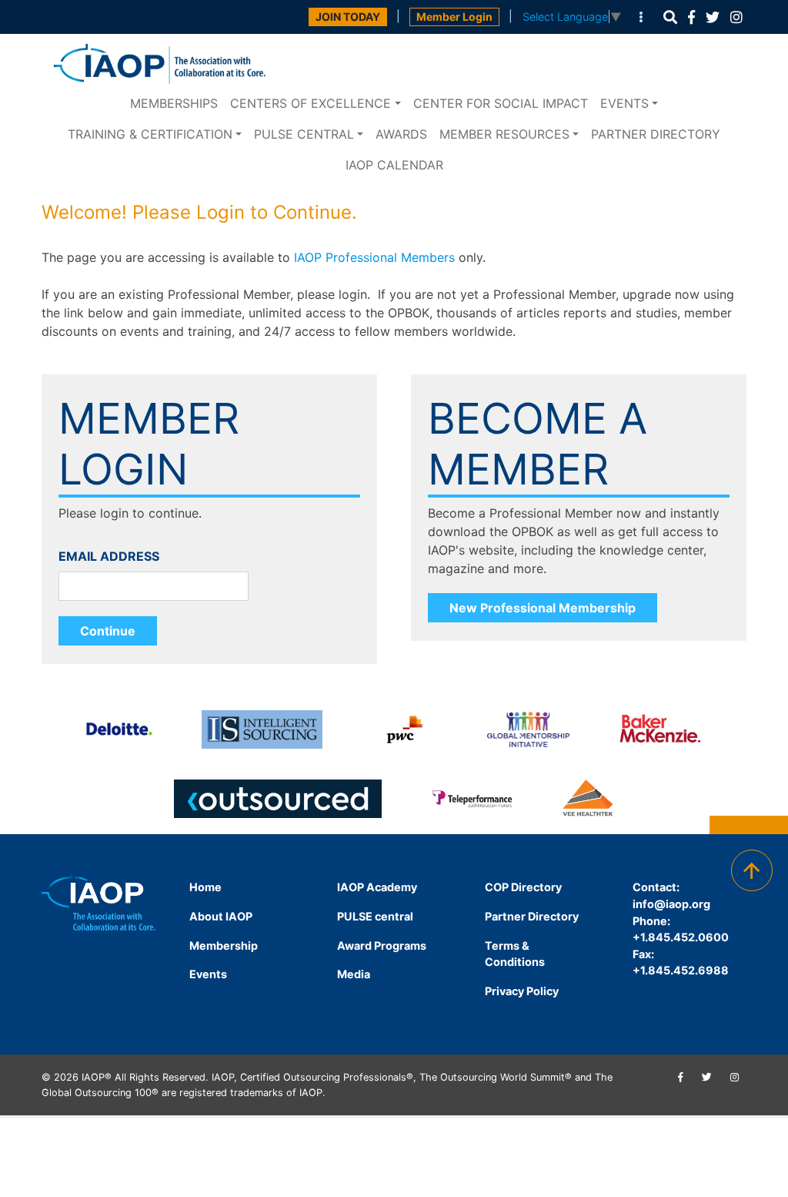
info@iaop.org (671, 903)
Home (205, 887)
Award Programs (381, 945)
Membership (223, 945)
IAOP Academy (377, 887)
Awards (401, 134)
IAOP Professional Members (374, 257)
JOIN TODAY (348, 16)
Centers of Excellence (310, 103)
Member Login (454, 16)
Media (353, 974)
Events (624, 103)
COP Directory (523, 887)
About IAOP (220, 916)
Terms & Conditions (515, 954)
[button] (670, 17)
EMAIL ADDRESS (108, 556)
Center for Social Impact (500, 103)
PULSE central (304, 134)
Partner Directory (655, 134)
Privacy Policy (522, 991)
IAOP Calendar (394, 165)
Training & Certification (150, 134)
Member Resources (504, 134)
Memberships (174, 103)
